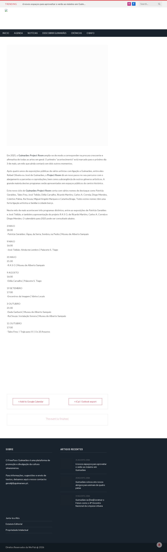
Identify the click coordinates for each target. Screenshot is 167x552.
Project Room (54, 175)
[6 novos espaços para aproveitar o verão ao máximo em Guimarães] (66, 463)
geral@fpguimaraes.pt (17, 483)
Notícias (33, 33)
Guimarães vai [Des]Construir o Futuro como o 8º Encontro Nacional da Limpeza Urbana (90, 503)
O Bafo (90, 33)
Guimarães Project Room (31, 155)
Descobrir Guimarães (54, 33)
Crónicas (76, 33)
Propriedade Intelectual (17, 530)
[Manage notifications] (159, 544)
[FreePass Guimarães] (20, 18)
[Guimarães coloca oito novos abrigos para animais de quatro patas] (66, 481)
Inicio (5, 33)
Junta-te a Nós (13, 518)
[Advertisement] (76, 18)
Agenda (18, 33)
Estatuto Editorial (14, 524)
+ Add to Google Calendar (30, 401)
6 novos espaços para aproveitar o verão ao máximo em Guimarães (55, 4)
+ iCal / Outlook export (85, 401)
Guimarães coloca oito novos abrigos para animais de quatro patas (90, 485)
